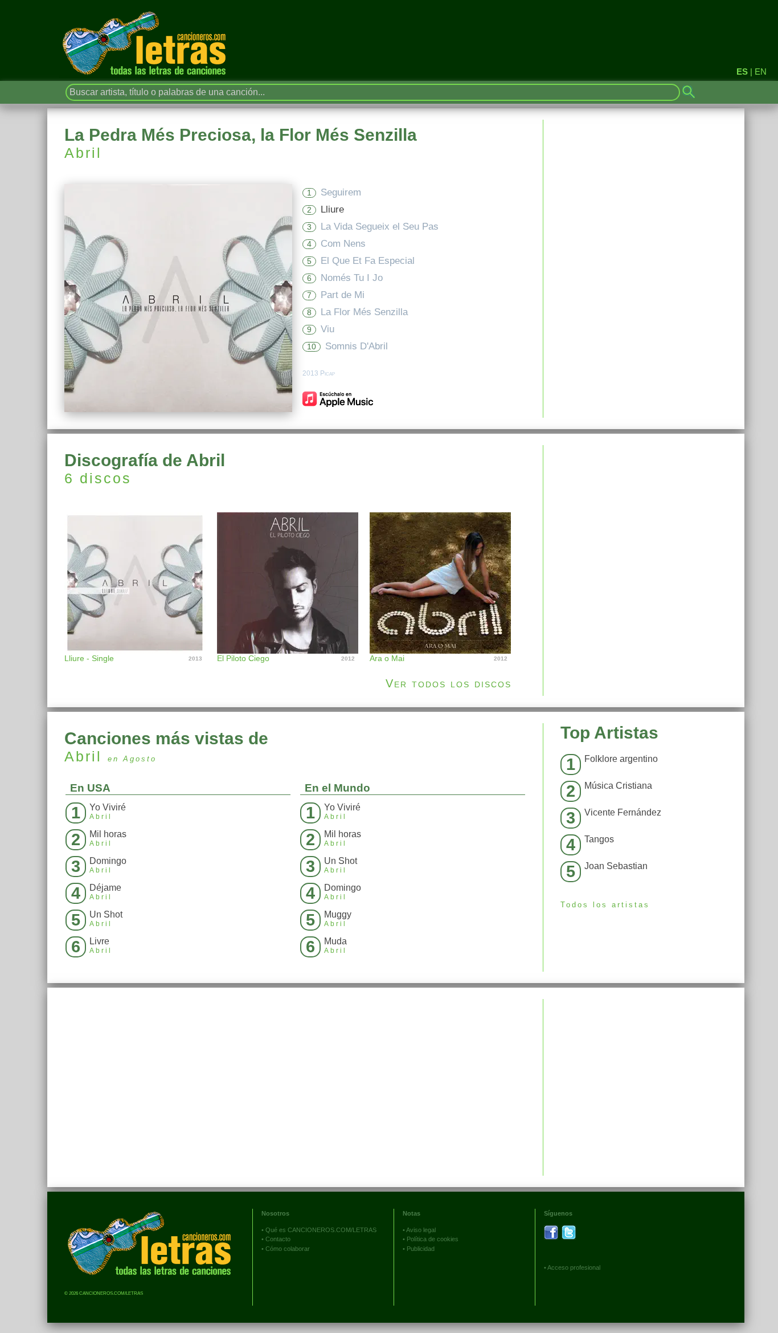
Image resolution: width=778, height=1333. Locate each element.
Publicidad (421, 1248)
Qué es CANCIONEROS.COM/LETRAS (320, 1229)
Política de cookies (432, 1239)
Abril (83, 153)
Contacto (277, 1239)
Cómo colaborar (287, 1248)
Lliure (332, 209)
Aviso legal (421, 1229)
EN (761, 71)
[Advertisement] (643, 525)
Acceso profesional (573, 1267)
